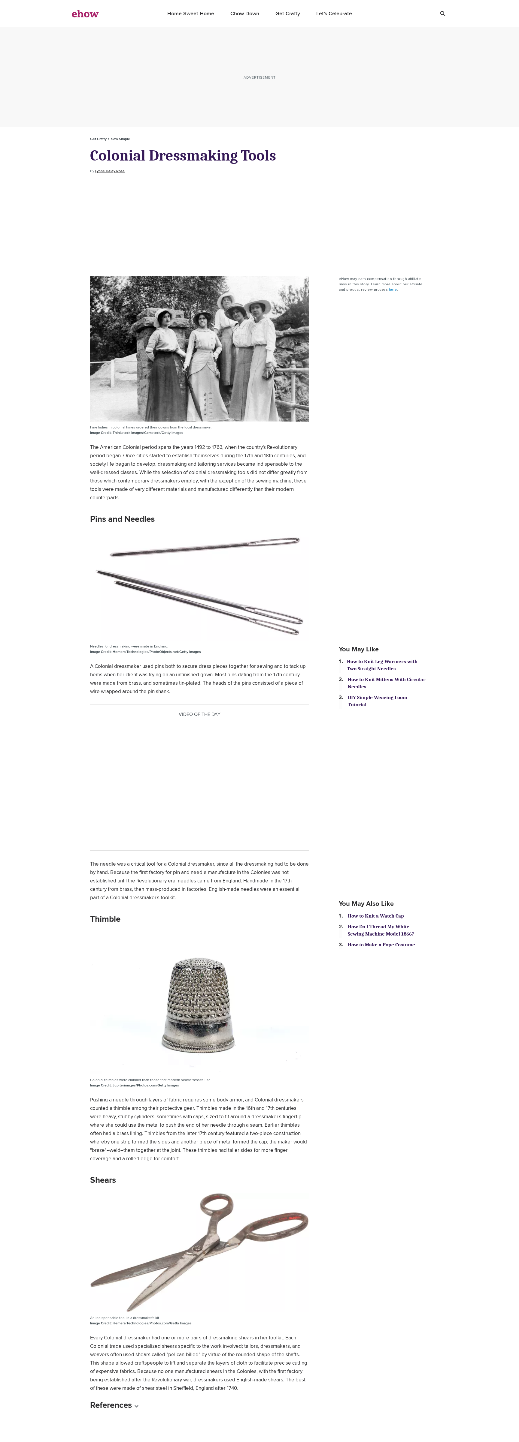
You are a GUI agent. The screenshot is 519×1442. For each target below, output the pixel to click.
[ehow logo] (85, 13)
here (393, 289)
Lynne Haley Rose (110, 171)
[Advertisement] (259, 225)
